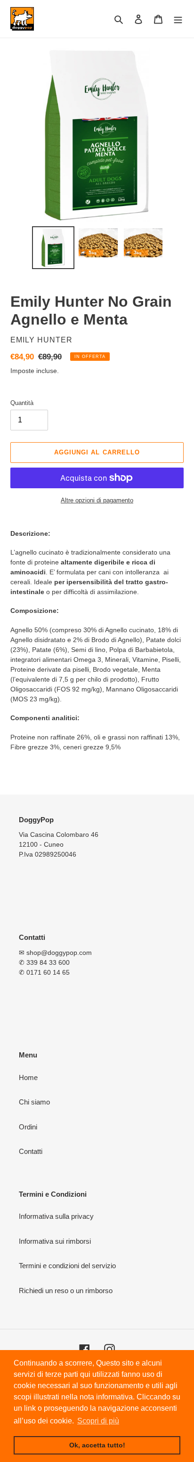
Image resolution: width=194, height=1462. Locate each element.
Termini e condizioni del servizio (67, 1266)
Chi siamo (34, 1102)
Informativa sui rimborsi (55, 1241)
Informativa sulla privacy (56, 1216)
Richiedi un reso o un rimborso (66, 1291)
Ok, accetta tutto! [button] (97, 1445)
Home (28, 1077)
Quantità (21, 402)
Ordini (28, 1127)
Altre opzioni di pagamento (97, 500)
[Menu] (178, 19)
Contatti (30, 1151)
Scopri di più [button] (98, 1421)
